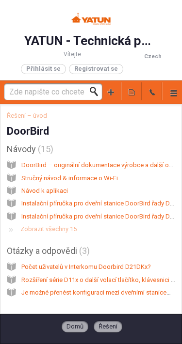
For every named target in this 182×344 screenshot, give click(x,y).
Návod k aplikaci (44, 190)
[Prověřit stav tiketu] (131, 91)
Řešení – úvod (27, 115)
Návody (28, 149)
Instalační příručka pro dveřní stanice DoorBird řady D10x (100, 203)
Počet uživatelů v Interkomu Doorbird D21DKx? (86, 266)
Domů (74, 326)
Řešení (108, 326)
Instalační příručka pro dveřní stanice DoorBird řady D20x (100, 216)
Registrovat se (96, 68)
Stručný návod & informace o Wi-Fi (69, 178)
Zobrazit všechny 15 (48, 229)
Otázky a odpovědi (47, 251)
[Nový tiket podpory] (111, 91)
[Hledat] (96, 91)
